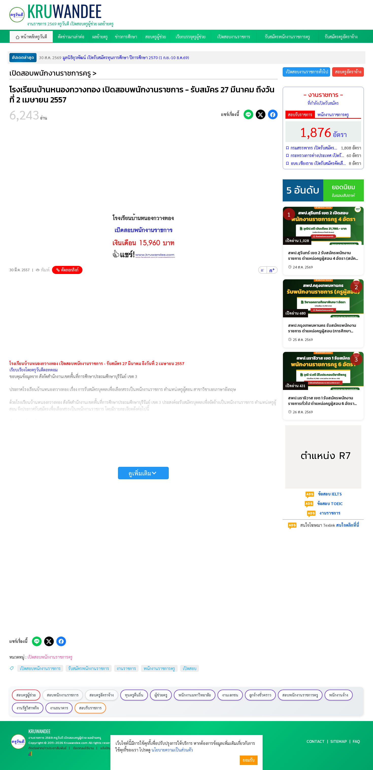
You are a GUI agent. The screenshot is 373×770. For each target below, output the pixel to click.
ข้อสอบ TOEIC (330, 503)
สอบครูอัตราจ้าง (348, 71)
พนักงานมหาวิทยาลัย (194, 695)
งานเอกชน (230, 695)
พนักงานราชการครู (159, 668)
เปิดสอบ (189, 668)
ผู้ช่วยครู (161, 695)
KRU (39, 731)
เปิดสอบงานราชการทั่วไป (307, 71)
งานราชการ (126, 668)
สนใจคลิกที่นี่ (347, 525)
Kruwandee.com (76, 742)
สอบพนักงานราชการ (62, 695)
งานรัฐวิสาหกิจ (27, 708)
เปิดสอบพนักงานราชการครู (50, 657)
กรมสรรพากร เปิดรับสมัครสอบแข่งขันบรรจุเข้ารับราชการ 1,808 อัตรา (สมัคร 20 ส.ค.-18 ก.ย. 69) (314, 147)
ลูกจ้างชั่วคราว (260, 695)
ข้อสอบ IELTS (330, 494)
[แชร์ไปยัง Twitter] (260, 114)
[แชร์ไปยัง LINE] (248, 114)
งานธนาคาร (59, 708)
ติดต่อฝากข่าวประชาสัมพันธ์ (47, 748)
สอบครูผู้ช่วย (26, 695)
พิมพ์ (45, 269)
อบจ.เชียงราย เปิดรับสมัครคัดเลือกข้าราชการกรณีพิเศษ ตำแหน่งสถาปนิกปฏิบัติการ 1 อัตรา (318, 163)
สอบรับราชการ (300, 114)
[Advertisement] (143, 167)
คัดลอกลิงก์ (69, 269)
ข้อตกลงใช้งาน (83, 748)
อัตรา (323, 131)
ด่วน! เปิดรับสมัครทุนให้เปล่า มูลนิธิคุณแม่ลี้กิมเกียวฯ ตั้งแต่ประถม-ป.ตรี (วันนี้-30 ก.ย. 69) (125, 57)
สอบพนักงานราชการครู (300, 695)
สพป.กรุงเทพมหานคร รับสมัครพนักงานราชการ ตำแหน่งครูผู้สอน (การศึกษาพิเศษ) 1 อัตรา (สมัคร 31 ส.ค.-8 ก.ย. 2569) (322, 333)
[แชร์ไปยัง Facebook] (273, 114)
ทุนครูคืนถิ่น (134, 695)
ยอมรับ (249, 760)
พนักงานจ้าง (338, 695)
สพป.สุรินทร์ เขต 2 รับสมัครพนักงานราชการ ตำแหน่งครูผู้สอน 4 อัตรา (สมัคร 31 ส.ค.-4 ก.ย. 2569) (323, 258)
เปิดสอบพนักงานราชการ (40, 668)
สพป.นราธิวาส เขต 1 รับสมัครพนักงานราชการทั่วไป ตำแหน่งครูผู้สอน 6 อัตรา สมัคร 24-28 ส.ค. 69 (321, 403)
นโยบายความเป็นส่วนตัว (172, 749)
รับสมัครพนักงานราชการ (88, 668)
